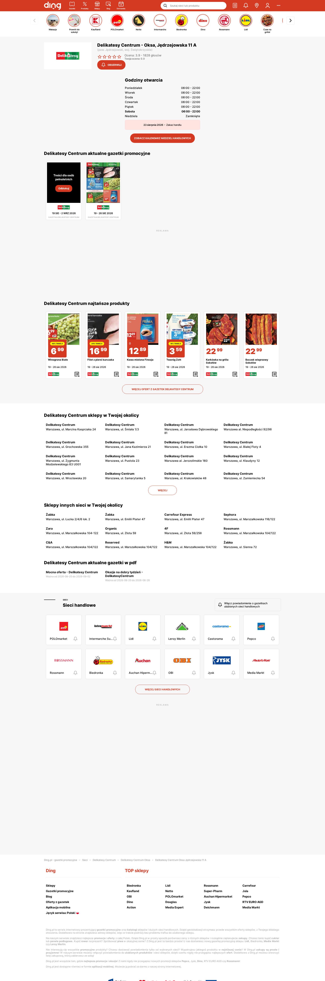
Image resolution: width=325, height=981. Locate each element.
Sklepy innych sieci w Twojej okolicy (83, 505)
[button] (234, 5)
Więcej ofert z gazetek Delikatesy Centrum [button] (163, 389)
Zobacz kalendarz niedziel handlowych (162, 138)
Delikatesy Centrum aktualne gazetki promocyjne (97, 153)
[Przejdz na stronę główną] (52, 5)
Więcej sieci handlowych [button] (162, 689)
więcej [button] (162, 490)
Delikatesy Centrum (104, 859)
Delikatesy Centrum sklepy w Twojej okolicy (91, 415)
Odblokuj (63, 188)
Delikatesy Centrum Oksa (135, 859)
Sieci (65, 600)
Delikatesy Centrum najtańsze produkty (87, 303)
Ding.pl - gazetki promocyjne (60, 859)
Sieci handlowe (79, 605)
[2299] (222, 329)
